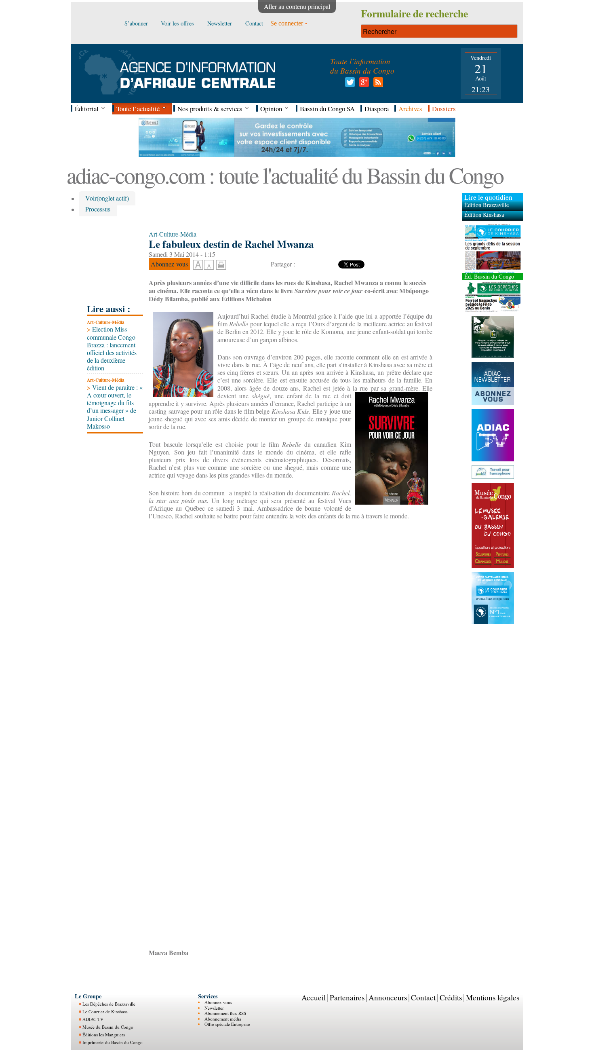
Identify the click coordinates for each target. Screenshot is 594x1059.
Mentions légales (492, 997)
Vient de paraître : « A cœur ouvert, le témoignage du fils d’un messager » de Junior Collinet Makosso (115, 406)
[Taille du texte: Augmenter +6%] (198, 265)
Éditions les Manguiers (103, 1035)
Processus (97, 209)
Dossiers (444, 108)
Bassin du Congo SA (327, 108)
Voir (107, 198)
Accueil (313, 997)
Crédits (451, 997)
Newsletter (214, 1008)
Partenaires (347, 997)
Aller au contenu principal (297, 6)
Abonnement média (222, 1019)
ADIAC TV (92, 1019)
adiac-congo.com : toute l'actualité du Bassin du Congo (285, 175)
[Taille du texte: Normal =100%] (209, 265)
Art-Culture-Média (105, 322)
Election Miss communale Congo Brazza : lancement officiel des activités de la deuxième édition (112, 348)
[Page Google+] (362, 84)
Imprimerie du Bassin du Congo (112, 1042)
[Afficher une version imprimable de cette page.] (221, 264)
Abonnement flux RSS (225, 1013)
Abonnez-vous (218, 1002)
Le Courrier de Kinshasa (105, 1011)
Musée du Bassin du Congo (107, 1027)
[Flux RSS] (377, 84)
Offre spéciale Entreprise (227, 1024)
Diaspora (376, 108)
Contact (423, 997)
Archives (410, 108)
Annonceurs (388, 997)
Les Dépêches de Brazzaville (108, 1004)
